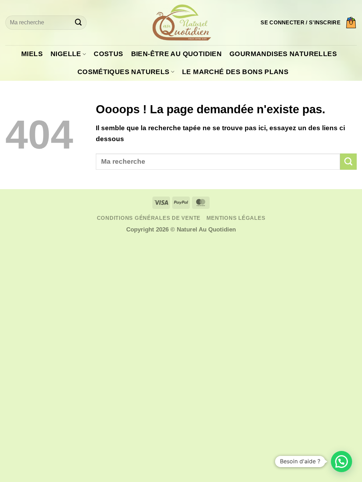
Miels (32, 54)
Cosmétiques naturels (123, 72)
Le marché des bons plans (235, 72)
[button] (300, 22)
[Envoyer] (78, 23)
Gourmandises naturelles (283, 54)
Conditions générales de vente (148, 218)
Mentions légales (235, 218)
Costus (108, 54)
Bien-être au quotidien (176, 54)
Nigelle (66, 54)
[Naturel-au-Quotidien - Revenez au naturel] (181, 22)
